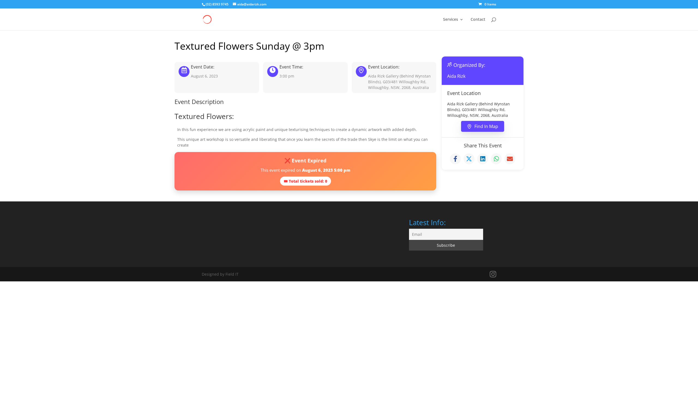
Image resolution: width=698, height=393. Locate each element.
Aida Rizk (456, 76)
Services (450, 19)
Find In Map (486, 126)
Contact (478, 19)
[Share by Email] (509, 158)
